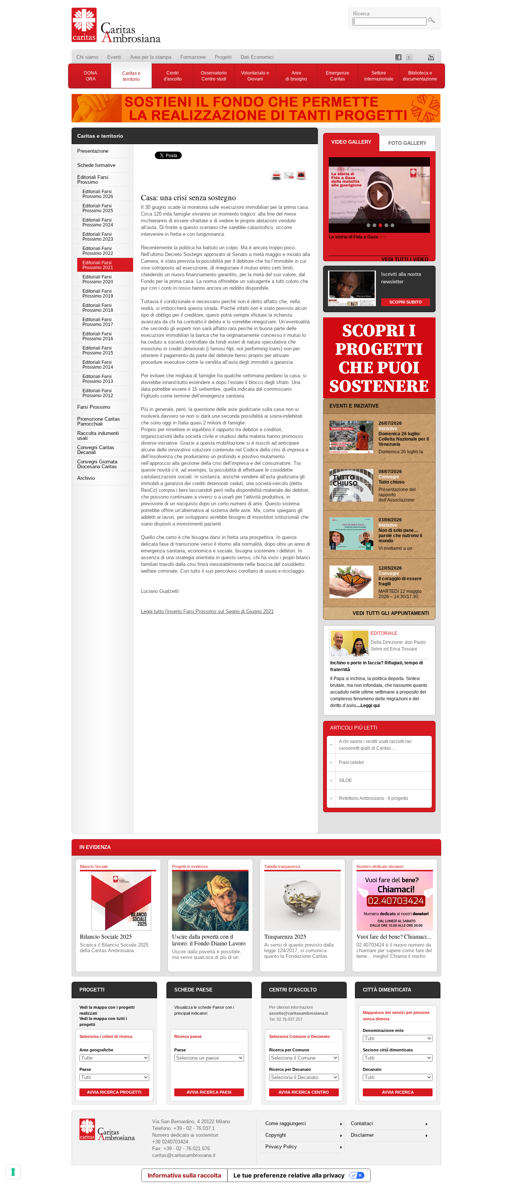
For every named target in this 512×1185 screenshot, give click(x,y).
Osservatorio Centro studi (214, 76)
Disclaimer (362, 1135)
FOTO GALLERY (407, 143)
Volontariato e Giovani (255, 76)
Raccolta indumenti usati (98, 435)
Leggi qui (370, 705)
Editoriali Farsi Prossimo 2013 (97, 379)
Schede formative (96, 165)
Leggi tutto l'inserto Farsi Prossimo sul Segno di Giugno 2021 (207, 611)
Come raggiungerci (285, 1123)
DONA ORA (90, 76)
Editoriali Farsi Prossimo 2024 (97, 222)
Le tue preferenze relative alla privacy (289, 1175)
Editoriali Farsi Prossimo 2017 (97, 322)
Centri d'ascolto (173, 76)
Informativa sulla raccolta (184, 1175)
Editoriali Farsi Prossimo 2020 (97, 279)
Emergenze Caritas (337, 76)
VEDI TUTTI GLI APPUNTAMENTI (391, 613)
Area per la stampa (150, 57)
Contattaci (362, 1123)
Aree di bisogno (296, 76)
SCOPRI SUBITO (405, 302)
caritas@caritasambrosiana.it (184, 1155)
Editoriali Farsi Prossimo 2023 (97, 236)
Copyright (275, 1135)
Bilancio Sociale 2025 (106, 936)
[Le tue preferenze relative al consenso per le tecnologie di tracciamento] (13, 1172)
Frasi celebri (351, 762)
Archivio (86, 478)
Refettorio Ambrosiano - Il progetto (373, 798)
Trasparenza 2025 (285, 936)
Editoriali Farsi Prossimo (92, 179)
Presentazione (92, 151)
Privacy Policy (281, 1146)
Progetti (223, 57)
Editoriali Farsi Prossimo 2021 (97, 265)
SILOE (345, 780)
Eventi (114, 57)
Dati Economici (257, 57)
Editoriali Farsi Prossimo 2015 (97, 350)
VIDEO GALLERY (351, 142)
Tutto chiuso (391, 482)
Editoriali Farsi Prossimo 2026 (97, 194)
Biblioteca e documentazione (420, 76)
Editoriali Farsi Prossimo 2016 (97, 336)
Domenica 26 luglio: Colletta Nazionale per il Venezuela (404, 439)
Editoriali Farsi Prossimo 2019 (97, 293)
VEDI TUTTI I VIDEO (405, 259)
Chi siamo (87, 57)
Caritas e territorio (131, 76)
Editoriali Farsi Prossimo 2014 (97, 364)
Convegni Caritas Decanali (95, 450)
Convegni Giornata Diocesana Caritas (97, 464)
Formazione (193, 57)
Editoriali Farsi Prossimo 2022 (97, 251)
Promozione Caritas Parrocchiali (98, 421)
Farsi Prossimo (93, 407)
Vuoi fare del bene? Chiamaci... (393, 936)
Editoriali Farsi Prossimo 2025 (97, 208)
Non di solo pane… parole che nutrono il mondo (400, 535)
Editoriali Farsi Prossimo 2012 (97, 393)
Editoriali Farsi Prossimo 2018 (97, 308)
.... (358, 705)
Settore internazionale (379, 76)
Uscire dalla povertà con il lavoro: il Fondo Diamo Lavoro (209, 939)
